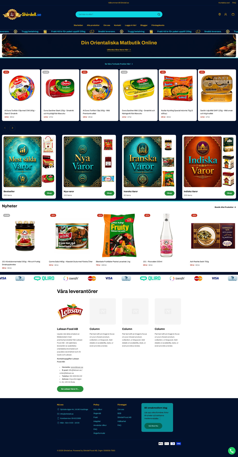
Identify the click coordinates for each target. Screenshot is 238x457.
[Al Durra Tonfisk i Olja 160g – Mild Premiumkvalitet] (99, 88)
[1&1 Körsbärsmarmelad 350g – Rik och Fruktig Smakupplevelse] (25, 236)
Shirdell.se (68, 451)
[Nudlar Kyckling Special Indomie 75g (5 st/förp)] (178, 88)
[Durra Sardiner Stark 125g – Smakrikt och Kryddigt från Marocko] (60, 88)
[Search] (158, 14)
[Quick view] (37, 75)
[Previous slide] (5, 128)
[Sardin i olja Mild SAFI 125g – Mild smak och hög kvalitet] (217, 88)
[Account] (225, 14)
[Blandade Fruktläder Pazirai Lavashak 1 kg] (119, 236)
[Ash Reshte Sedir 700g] (213, 236)
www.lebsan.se (77, 367)
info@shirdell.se (66, 414)
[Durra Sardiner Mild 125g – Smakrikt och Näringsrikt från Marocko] (138, 88)
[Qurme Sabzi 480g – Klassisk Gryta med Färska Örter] (72, 236)
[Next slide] (12, 128)
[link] (48, 144)
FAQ (234, 3)
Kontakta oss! (224, 3)
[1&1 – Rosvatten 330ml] (166, 236)
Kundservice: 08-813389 (70, 418)
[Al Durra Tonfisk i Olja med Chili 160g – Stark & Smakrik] (21, 88)
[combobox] (119, 14)
